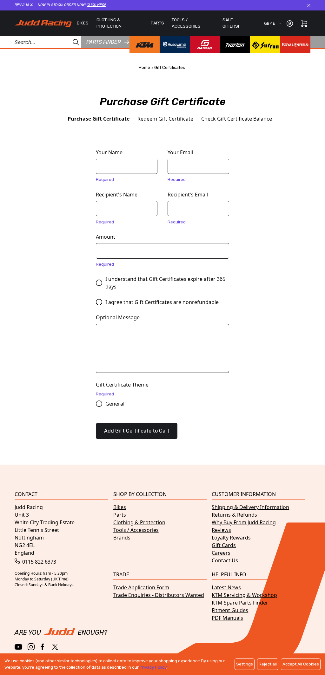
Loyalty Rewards (231, 537)
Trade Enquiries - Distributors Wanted (158, 595)
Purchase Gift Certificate (98, 118)
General (114, 403)
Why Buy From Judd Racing (244, 522)
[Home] (43, 23)
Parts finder (103, 42)
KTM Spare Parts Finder (240, 602)
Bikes (119, 507)
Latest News (226, 587)
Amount (105, 236)
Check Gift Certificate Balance (236, 118)
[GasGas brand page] (205, 44)
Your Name (109, 152)
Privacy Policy (152, 667)
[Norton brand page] (235, 44)
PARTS (157, 23)
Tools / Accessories (136, 529)
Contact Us (225, 560)
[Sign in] (290, 23)
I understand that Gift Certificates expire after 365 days (165, 282)
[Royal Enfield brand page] (295, 44)
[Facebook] (43, 647)
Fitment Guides (230, 610)
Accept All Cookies (300, 664)
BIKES (83, 23)
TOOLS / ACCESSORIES (186, 23)
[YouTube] (19, 647)
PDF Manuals (227, 617)
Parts (119, 514)
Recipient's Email (188, 194)
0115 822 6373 (38, 561)
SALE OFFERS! (230, 23)
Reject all (268, 664)
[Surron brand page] (265, 44)
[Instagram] (31, 646)
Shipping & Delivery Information (250, 507)
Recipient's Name (116, 194)
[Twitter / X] (55, 647)
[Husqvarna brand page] (175, 44)
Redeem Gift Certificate (165, 118)
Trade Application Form (141, 587)
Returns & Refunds (234, 514)
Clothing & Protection (139, 522)
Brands (121, 537)
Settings (244, 664)
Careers (221, 552)
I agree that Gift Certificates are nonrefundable (162, 302)
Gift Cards (224, 545)
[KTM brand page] (144, 44)
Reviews (221, 529)
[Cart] (304, 23)
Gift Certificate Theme (122, 384)
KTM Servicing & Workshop (244, 595)
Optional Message (118, 317)
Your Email (180, 152)
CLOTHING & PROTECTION (109, 23)
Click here (96, 5)
